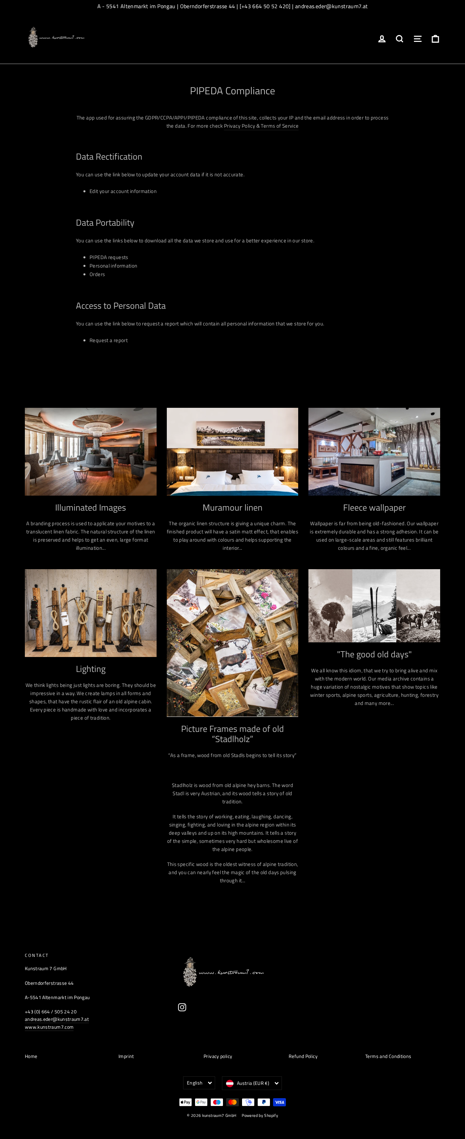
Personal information (114, 266)
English (195, 1082)
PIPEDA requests (109, 257)
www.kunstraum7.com (49, 1026)
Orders (97, 274)
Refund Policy (303, 1056)
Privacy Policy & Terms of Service (261, 126)
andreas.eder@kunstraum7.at (57, 1019)
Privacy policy (218, 1056)
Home (31, 1056)
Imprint (126, 1056)
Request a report (109, 340)
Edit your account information (123, 191)
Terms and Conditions (388, 1056)
